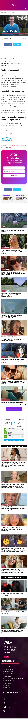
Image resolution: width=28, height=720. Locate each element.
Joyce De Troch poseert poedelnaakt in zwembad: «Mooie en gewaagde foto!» (13, 508)
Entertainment (6, 247)
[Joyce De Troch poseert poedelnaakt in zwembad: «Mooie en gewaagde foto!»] (14, 499)
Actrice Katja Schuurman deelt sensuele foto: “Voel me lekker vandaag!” (11, 529)
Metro (9, 147)
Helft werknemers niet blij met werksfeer (12, 594)
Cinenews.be (8, 683)
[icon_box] (12, 699)
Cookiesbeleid (9, 667)
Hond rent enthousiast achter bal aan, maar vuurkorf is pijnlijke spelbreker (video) (13, 230)
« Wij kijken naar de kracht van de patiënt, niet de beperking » (10, 199)
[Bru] (2, 39)
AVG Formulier (9, 669)
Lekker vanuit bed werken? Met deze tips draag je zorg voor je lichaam (12, 631)
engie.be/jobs (8, 134)
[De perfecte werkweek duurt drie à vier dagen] (14, 604)
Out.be (7, 685)
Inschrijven (14, 175)
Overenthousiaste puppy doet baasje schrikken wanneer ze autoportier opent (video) (14, 361)
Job (6, 12)
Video (4, 226)
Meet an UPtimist (14, 145)
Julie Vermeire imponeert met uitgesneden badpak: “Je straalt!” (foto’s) (11, 252)
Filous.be (7, 688)
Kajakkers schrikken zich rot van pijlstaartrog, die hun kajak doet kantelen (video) (11, 295)
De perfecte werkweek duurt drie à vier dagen (13, 612)
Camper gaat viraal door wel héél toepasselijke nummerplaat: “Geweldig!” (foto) (11, 316)
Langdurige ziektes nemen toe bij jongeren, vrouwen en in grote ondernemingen (24, 200)
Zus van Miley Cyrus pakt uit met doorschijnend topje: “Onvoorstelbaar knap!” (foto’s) (13, 273)
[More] (22, 44)
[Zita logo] (14, 5)
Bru (9, 39)
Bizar (4, 312)
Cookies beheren (10, 674)
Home (2, 12)
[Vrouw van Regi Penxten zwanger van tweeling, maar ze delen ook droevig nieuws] (14, 372)
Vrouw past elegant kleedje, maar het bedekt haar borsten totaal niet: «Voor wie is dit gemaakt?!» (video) (12, 487)
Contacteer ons (9, 681)
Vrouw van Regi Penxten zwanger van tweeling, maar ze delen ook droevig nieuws (13, 382)
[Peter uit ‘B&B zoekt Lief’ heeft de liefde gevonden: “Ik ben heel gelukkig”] (14, 393)
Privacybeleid (9, 671)
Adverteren (8, 676)
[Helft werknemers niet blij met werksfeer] (14, 586)
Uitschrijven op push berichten (14, 678)
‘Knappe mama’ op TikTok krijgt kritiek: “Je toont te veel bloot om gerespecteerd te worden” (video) (13, 571)
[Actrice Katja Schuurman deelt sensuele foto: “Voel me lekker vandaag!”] (14, 520)
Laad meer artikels (13, 409)
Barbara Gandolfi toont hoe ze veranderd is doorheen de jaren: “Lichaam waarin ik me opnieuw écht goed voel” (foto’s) (12, 338)
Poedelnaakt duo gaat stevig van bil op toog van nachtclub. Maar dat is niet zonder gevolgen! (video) (13, 550)
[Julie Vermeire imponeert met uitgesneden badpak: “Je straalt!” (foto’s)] (14, 241)
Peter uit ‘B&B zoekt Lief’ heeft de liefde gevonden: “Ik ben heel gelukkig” (13, 403)
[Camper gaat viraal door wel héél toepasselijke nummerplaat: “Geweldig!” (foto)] (14, 306)
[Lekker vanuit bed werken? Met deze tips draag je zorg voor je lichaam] (14, 622)
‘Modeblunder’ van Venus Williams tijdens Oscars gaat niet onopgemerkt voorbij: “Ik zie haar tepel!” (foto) (13, 465)
